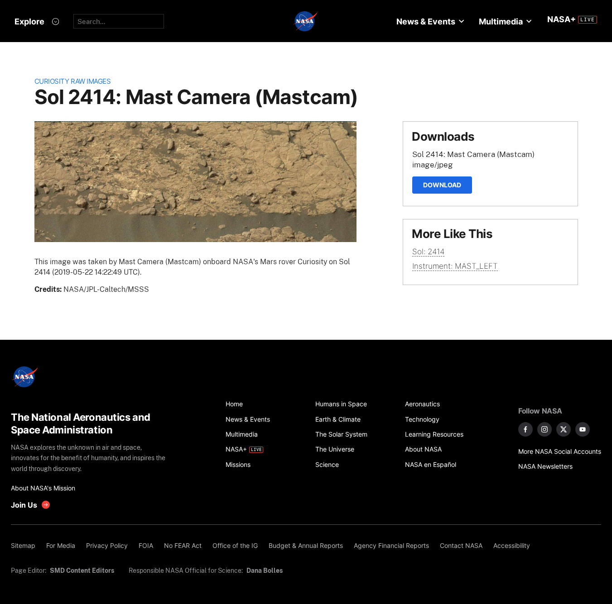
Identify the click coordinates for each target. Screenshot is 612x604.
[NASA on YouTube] (582, 429)
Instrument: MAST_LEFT (455, 266)
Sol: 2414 (428, 251)
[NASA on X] (563, 429)
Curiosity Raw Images (72, 81)
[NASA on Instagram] (544, 429)
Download (442, 185)
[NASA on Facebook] (525, 429)
